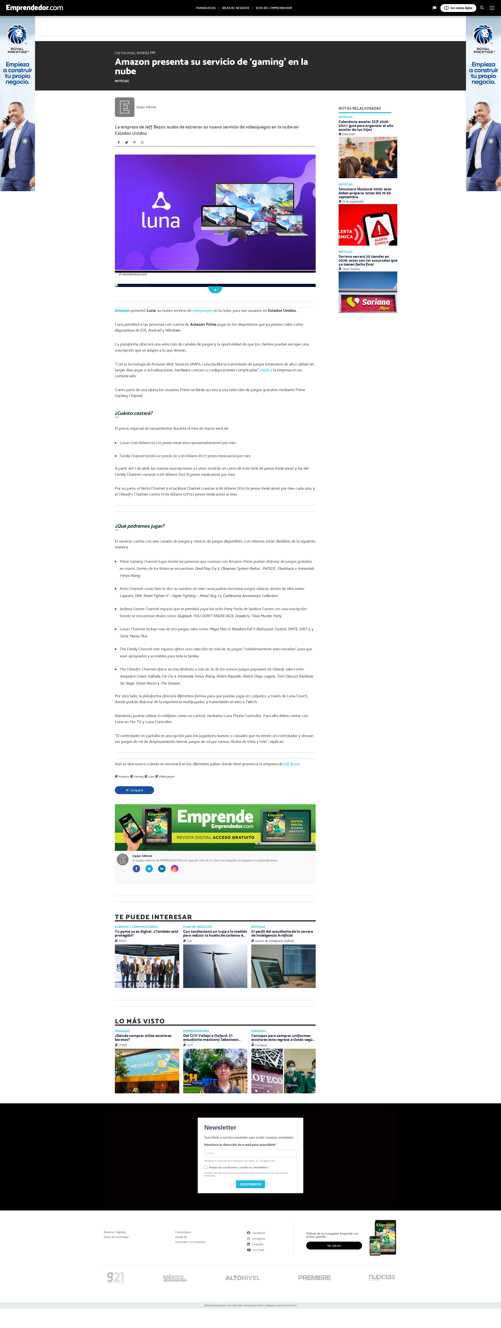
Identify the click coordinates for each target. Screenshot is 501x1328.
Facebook (258, 1233)
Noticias (122, 81)
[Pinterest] (134, 142)
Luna (150, 776)
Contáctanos (183, 1232)
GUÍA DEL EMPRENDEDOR (274, 8)
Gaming (138, 776)
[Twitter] (127, 142)
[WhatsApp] (142, 142)
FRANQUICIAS (205, 8)
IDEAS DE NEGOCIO (235, 8)
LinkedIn (257, 1244)
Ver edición (334, 1245)
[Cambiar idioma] (434, 8)
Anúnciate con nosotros (190, 1242)
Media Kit (181, 1237)
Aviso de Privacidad (116, 1237)
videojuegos (202, 310)
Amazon (122, 310)
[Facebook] (119, 142)
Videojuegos (166, 776)
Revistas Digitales (115, 1232)
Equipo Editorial (146, 107)
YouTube (258, 1250)
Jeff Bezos (292, 764)
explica (266, 370)
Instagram (258, 1238)
